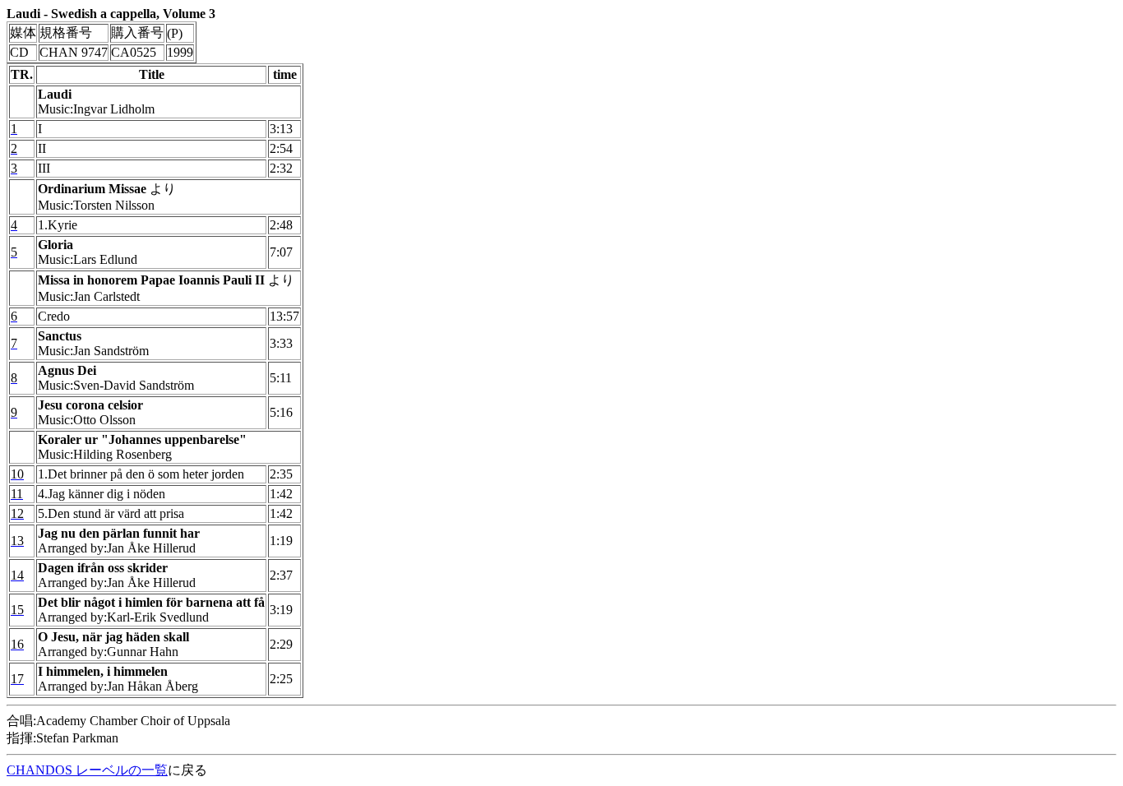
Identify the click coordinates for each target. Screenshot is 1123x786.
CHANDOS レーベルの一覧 (87, 770)
